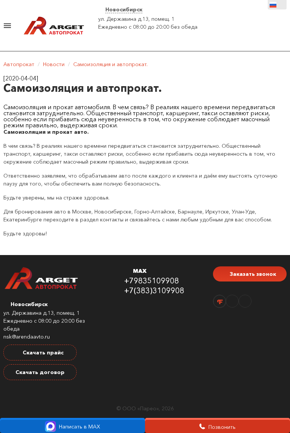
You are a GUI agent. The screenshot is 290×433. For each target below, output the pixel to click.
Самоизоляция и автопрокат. (110, 64)
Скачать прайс (42, 352)
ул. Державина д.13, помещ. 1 (136, 18)
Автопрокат (18, 64)
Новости (54, 64)
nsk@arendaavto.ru (26, 336)
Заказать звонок (252, 274)
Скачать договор (40, 372)
